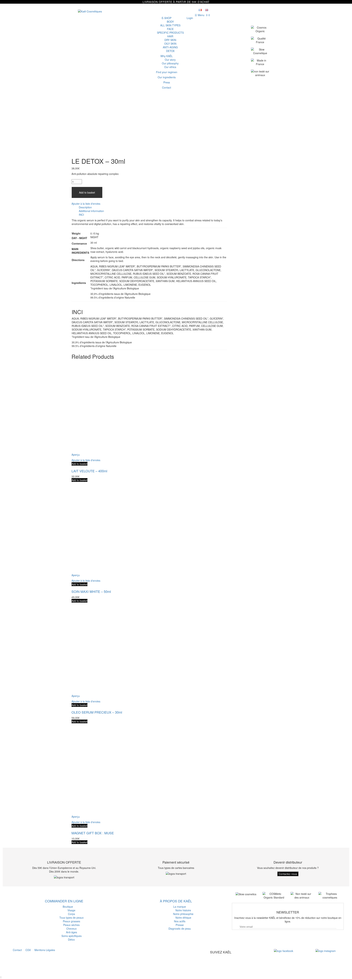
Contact (17, 950)
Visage (71, 910)
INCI (81, 214)
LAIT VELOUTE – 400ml (89, 470)
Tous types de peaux (71, 917)
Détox (71, 939)
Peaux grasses (71, 921)
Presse (180, 925)
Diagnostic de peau (179, 928)
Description (85, 207)
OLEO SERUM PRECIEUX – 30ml (97, 712)
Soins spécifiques (71, 936)
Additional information (91, 211)
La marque (179, 906)
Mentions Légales (44, 950)
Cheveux (71, 928)
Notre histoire (183, 910)
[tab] (153, 207)
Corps (71, 914)
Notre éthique (183, 917)
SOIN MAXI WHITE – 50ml (91, 591)
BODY (170, 21)
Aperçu (76, 454)
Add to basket (87, 192)
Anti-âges (71, 932)
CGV (28, 950)
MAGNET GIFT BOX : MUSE (93, 832)
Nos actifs (179, 921)
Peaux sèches (71, 925)
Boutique (68, 906)
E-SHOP (166, 18)
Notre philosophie (183, 914)
